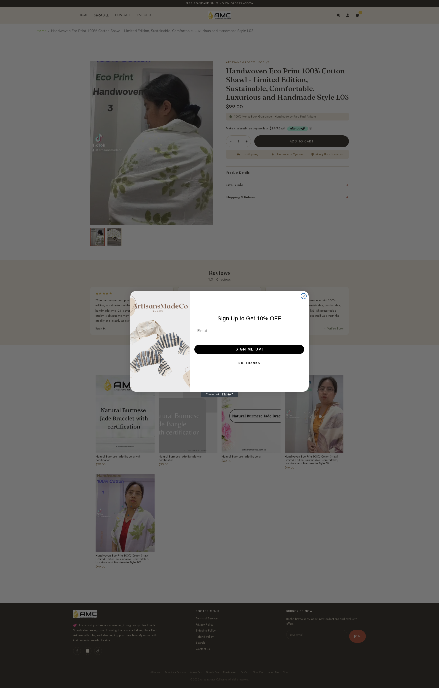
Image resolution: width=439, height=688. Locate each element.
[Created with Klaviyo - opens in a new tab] (219, 394)
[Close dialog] (303, 296)
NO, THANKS (249, 363)
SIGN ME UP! (249, 349)
